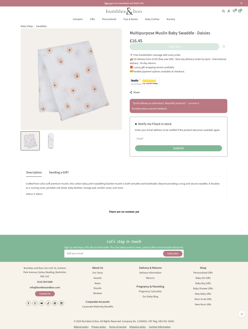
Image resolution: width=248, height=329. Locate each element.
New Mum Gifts (203, 304)
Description (34, 172)
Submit (178, 148)
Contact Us (44, 293)
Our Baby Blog (150, 296)
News (98, 283)
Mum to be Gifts (203, 299)
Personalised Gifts (203, 273)
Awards (98, 278)
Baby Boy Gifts (203, 283)
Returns (150, 278)
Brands (97, 288)
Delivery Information (150, 273)
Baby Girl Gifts (203, 278)
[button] (223, 46)
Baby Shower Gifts (203, 288)
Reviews (97, 293)
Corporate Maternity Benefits (97, 306)
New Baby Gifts (203, 294)
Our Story (97, 273)
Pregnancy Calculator (150, 291)
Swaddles (41, 26)
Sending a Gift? (59, 172)
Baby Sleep (27, 26)
